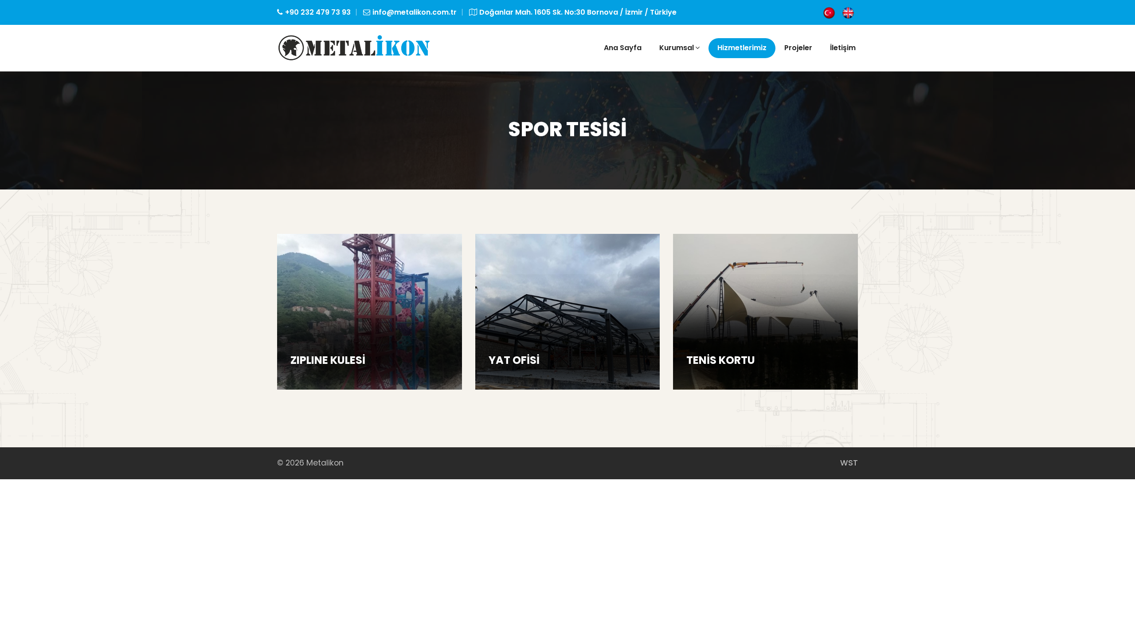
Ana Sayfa (623, 48)
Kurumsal (676, 48)
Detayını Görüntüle (334, 379)
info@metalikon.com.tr (414, 12)
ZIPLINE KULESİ (327, 360)
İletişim (843, 48)
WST (849, 463)
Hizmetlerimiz (742, 48)
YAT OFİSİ (514, 360)
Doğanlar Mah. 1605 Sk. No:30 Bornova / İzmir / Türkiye (578, 12)
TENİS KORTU (720, 360)
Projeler (798, 48)
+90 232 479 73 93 (318, 12)
